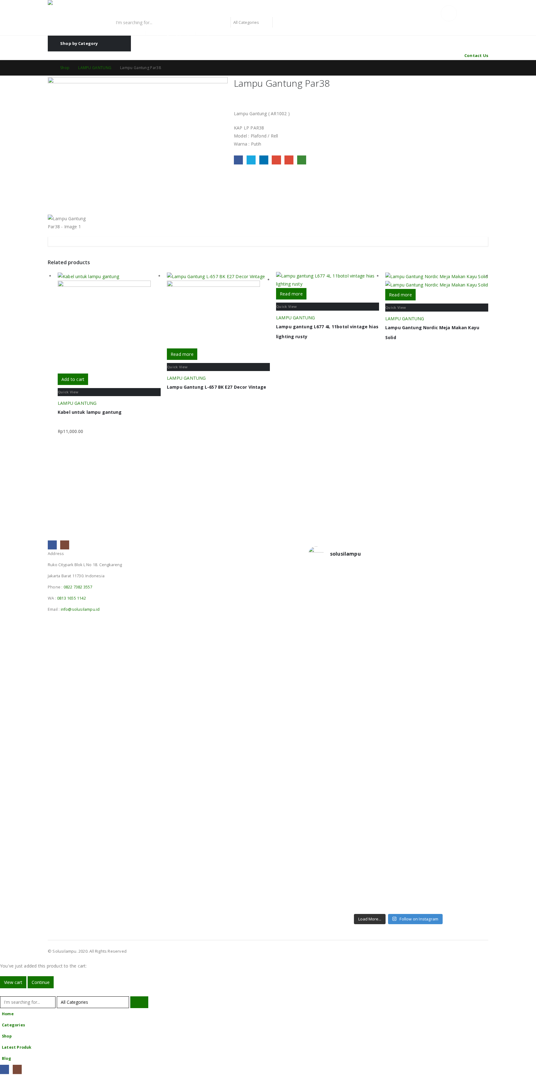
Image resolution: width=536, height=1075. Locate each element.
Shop (7, 1036)
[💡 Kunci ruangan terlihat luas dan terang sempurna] (421, 768)
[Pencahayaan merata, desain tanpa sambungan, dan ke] (467, 776)
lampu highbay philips (171, 33)
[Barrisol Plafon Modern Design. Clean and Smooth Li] (467, 605)
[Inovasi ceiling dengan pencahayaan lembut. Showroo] (467, 681)
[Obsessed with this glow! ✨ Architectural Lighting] (467, 864)
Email (288, 159)
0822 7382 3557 (78, 587)
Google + (276, 159)
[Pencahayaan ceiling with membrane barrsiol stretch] (329, 605)
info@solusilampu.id (80, 609)
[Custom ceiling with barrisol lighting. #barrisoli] (375, 748)
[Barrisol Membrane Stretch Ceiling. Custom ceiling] (375, 605)
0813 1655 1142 (71, 598)
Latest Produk (17, 1047)
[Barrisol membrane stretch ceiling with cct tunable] (421, 605)
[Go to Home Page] (49, 68)
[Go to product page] (109, 322)
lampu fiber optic (125, 33)
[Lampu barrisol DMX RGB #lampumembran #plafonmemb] (421, 673)
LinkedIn (263, 159)
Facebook (238, 159)
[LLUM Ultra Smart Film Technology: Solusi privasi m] (421, 872)
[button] (3, 992)
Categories (13, 1025)
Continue (41, 982)
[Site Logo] (86, 8)
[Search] (280, 22)
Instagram (64, 544)
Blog (6, 1058)
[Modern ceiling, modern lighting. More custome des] (329, 752)
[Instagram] (17, 1069)
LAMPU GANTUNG (77, 403)
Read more (182, 354)
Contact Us (476, 55)
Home (8, 1013)
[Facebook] (4, 1069)
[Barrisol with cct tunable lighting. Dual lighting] (375, 677)
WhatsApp (301, 159)
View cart (13, 982)
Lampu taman (213, 33)
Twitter (251, 159)
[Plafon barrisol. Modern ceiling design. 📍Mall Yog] (329, 681)
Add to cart (72, 379)
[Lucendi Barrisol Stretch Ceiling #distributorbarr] (375, 864)
